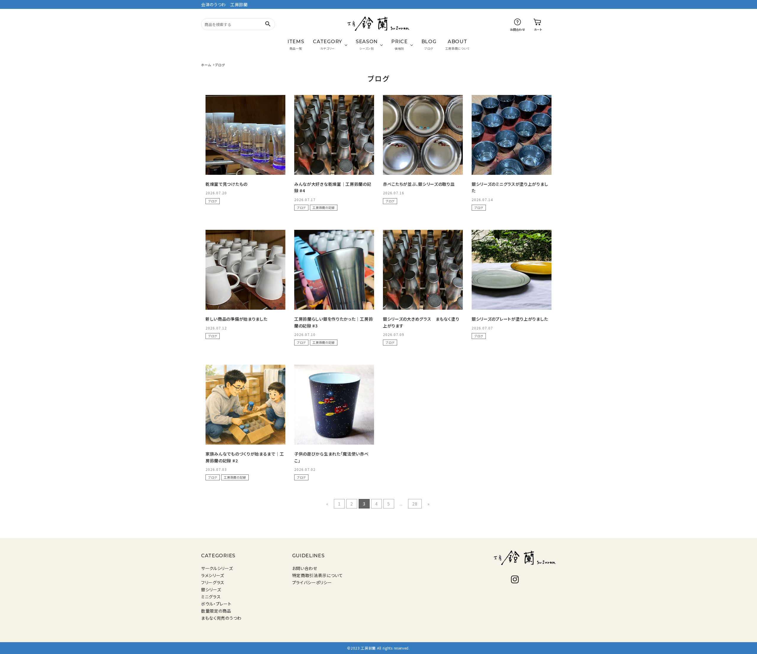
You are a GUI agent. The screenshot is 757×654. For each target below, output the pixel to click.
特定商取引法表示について (317, 575)
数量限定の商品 (216, 611)
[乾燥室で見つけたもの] (245, 135)
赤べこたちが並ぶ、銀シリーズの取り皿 (419, 184)
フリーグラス (212, 582)
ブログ (212, 201)
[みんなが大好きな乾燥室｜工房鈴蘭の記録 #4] (334, 135)
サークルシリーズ (217, 568)
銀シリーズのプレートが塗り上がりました (510, 319)
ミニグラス (211, 597)
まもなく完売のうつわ (221, 618)
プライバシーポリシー (312, 582)
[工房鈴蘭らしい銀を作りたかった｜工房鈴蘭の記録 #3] (334, 270)
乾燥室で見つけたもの (227, 184)
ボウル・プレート (216, 604)
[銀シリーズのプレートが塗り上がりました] (511, 270)
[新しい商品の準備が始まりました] (245, 270)
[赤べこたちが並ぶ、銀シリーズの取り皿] (423, 135)
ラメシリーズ (212, 575)
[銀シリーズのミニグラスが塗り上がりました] (511, 135)
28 (414, 504)
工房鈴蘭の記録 (324, 207)
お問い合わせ (304, 568)
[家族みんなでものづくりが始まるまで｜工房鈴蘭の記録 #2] (245, 405)
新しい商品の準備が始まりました (237, 319)
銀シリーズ (211, 589)
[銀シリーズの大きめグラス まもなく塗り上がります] (423, 270)
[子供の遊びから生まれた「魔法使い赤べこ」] (334, 405)
